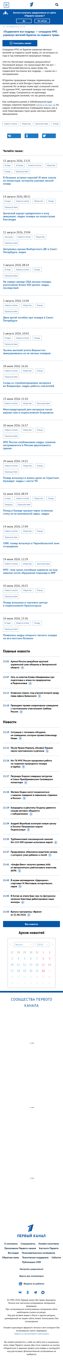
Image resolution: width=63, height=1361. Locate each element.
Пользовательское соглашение (38, 1252)
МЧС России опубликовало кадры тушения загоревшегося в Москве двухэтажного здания (29, 445)
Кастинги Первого (49, 1248)
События (56, 1257)
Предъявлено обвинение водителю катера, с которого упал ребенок (34, 853)
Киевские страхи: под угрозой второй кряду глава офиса (35, 694)
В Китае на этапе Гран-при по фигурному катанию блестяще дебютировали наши (33, 898)
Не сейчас (42, 20)
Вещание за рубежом (34, 1283)
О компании (11, 1243)
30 (30, 952)
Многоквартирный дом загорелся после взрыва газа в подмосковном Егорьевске (28, 411)
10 (12, 964)
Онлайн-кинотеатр (48, 1243)
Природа (8, 504)
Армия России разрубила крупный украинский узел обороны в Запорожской (34, 664)
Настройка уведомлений (31, 1269)
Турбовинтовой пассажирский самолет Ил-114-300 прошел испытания (32, 841)
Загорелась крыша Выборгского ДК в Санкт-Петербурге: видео (30, 250)
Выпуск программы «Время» (26, 913)
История (19, 165)
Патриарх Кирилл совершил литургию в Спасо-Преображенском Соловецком (32, 779)
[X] (49, 136)
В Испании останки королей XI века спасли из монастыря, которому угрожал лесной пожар (29, 180)
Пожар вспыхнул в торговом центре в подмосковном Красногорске (25, 604)
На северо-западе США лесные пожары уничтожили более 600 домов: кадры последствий (27, 285)
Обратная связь (10, 1257)
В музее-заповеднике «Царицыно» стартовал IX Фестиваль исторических (31, 883)
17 (12, 971)
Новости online (10, 123)
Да (24, 20)
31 (37, 952)
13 (30, 964)
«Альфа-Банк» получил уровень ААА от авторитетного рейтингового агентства (33, 867)
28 (18, 952)
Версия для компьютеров (31, 1276)
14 (37, 964)
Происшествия (41, 123)
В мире (8, 165)
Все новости (31, 924)
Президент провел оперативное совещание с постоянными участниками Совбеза (34, 708)
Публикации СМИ (31, 1262)
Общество (26, 123)
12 (24, 964)
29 (24, 952)
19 (24, 971)
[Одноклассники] (31, 136)
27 (12, 952)
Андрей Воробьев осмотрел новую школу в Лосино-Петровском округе (33, 826)
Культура (9, 237)
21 (37, 971)
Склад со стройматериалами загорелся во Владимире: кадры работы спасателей (28, 384)
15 (43, 964)
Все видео (13, 1252)
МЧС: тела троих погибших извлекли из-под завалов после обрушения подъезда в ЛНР (30, 571)
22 (43, 971)
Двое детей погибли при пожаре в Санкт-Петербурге (28, 319)
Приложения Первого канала (20, 1248)
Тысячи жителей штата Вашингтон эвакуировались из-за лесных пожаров (27, 351)
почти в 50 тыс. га (45, 104)
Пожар (56, 123)
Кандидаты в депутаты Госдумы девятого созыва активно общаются (33, 810)
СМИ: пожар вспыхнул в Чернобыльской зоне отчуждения (31, 544)
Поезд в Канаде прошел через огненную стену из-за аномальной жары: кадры (28, 512)
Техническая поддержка (35, 1257)
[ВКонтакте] (14, 136)
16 (49, 964)
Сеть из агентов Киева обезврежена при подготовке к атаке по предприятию (32, 680)
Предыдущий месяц (10, 944)
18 (18, 971)
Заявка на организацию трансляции (31, 1333)
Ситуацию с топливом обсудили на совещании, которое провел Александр (34, 735)
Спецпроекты (28, 1243)
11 (18, 964)
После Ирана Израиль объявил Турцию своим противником (32, 749)
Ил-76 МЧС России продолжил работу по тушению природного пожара (31, 763)
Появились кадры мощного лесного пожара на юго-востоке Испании (30, 636)
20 (30, 971)
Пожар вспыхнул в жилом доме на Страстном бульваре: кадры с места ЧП (31, 479)
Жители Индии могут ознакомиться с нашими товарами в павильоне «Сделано (34, 795)
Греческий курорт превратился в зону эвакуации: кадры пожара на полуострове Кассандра (29, 216)
